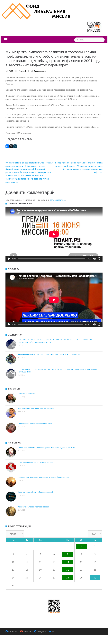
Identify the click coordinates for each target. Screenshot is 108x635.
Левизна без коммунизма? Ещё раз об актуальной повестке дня (43, 477)
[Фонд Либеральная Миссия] (36, 10)
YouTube (27, 631)
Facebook (12, 631)
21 (67, 569)
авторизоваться (57, 199)
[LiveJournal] (15, 146)
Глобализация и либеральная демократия (35, 423)
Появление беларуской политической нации (35, 462)
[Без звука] (94, 258)
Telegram (41, 631)
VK (53, 631)
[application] (54, 234)
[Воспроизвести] (9, 258)
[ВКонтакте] (7, 146)
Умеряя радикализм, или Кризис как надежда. (36, 409)
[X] (11, 146)
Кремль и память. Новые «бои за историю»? (35, 492)
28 (67, 577)
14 (67, 562)
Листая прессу (40, 71)
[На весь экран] (98, 258)
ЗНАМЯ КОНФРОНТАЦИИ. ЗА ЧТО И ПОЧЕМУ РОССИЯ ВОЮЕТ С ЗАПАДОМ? (49, 355)
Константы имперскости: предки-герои (33, 507)
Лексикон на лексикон (26, 394)
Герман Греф (24, 71)
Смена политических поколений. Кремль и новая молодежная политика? (47, 448)
